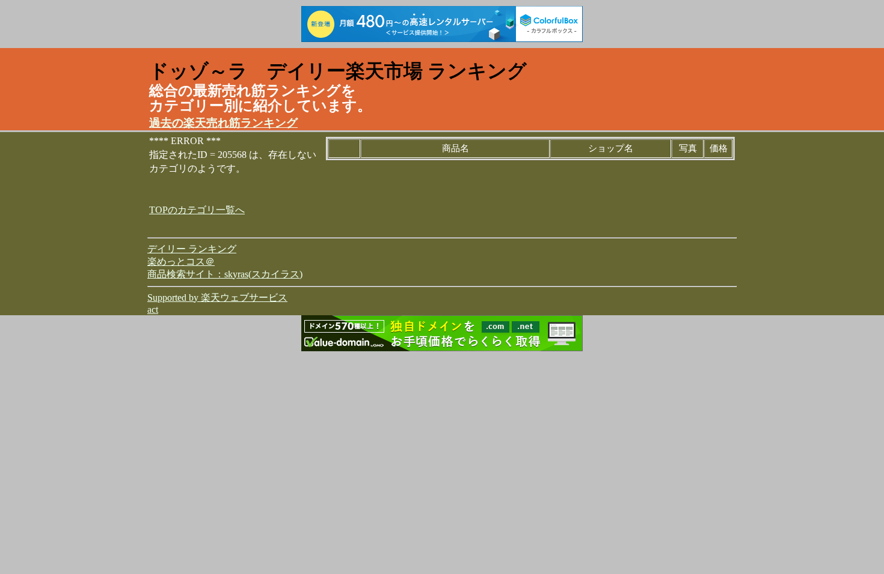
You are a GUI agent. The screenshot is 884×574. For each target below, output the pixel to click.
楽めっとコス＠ (181, 261)
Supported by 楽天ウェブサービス (217, 297)
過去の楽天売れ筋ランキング (223, 122)
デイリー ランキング (191, 249)
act (152, 309)
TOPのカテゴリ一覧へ (197, 210)
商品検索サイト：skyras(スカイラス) (224, 274)
